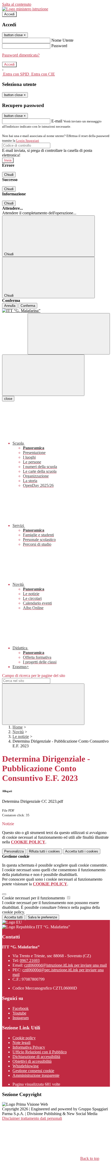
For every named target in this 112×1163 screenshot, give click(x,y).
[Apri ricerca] (69, 334)
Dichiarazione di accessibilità (36, 1056)
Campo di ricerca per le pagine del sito (33, 675)
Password (59, 45)
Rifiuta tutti (44, 851)
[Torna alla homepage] (56, 310)
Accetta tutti (81, 851)
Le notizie (21, 736)
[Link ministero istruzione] (25, 9)
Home (18, 727)
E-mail (56, 121)
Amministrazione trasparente (36, 1075)
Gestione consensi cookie (33, 1070)
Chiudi (9, 175)
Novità (18, 732)
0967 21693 (30, 960)
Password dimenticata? (21, 55)
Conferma (28, 306)
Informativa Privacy (29, 1047)
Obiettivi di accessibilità (32, 1061)
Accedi (9, 14)
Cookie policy (24, 1038)
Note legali (21, 1042)
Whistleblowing (26, 1066)
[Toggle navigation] (43, 375)
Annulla (9, 306)
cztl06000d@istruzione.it (65, 965)
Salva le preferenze (42, 917)
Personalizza (14, 851)
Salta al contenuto (16, 4)
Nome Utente (62, 40)
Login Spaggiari (27, 140)
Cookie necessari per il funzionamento (34, 898)
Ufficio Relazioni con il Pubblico (40, 1052)
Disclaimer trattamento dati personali (32, 1118)
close (8, 399)
